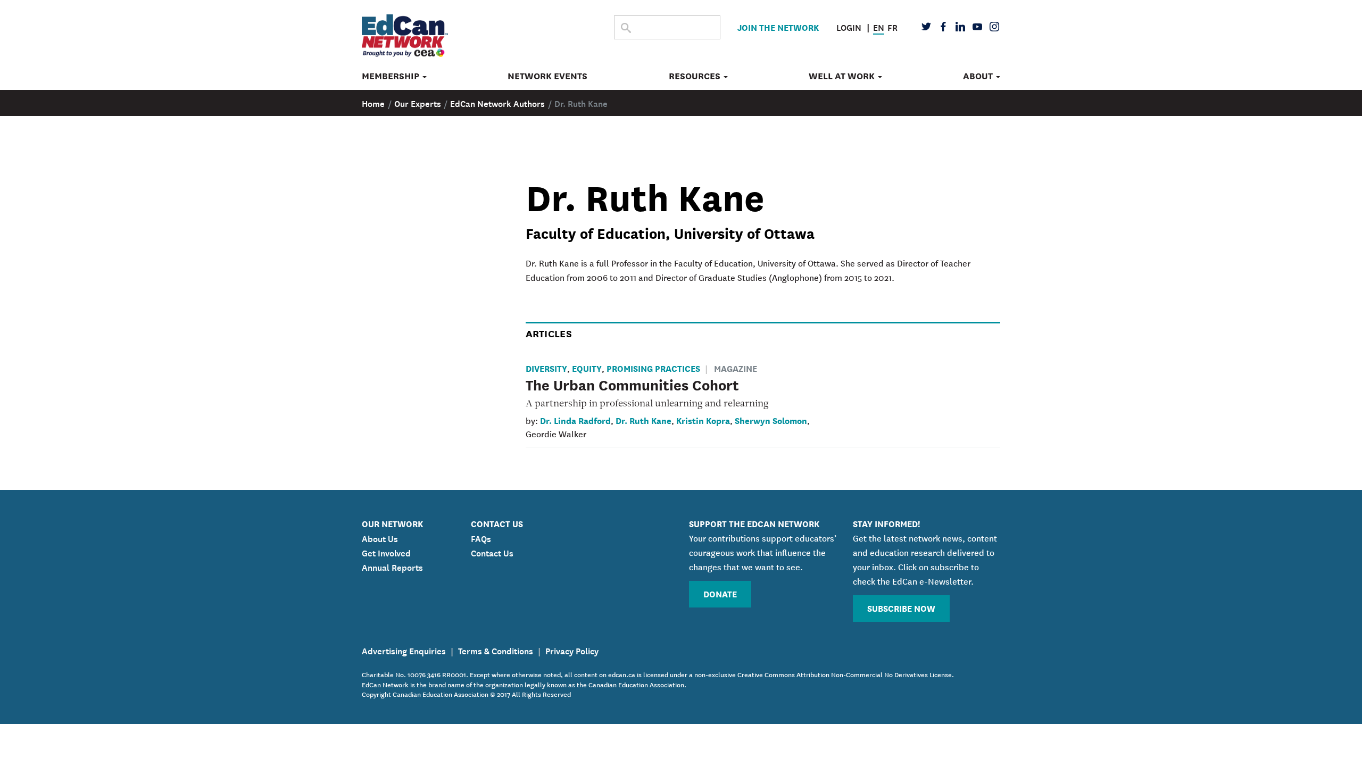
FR (892, 27)
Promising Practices (653, 367)
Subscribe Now (901, 607)
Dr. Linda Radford (575, 420)
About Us (380, 538)
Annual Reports (392, 566)
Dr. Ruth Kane (643, 420)
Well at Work (843, 76)
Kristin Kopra (703, 420)
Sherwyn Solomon (771, 420)
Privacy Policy (572, 650)
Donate (720, 593)
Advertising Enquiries (404, 650)
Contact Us (492, 552)
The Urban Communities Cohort (632, 384)
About (979, 76)
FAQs (481, 538)
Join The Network (778, 27)
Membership (391, 76)
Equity (587, 367)
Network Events (547, 76)
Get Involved (386, 552)
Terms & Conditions (495, 650)
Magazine (735, 367)
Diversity (546, 367)
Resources (695, 76)
